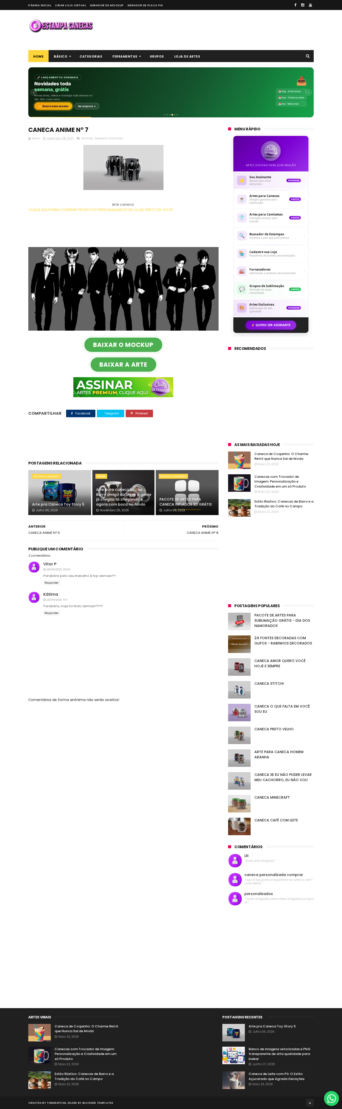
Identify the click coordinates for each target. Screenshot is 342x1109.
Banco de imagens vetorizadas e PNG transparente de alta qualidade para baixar (279, 1054)
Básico (60, 56)
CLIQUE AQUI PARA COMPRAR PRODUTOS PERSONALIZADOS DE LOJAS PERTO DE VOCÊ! (100, 209)
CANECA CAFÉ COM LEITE (276, 820)
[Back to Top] (310, 1102)
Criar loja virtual (70, 5)
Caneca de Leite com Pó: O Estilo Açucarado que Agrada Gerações (276, 1076)
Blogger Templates (97, 1103)
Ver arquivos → (87, 106)
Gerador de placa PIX (145, 5)
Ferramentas (124, 56)
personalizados (258, 894)
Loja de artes (187, 56)
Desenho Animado (109, 138)
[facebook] (295, 5)
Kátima (50, 594)
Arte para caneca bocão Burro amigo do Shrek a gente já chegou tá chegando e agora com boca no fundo (123, 497)
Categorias (91, 56)
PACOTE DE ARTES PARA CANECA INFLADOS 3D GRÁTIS (185, 502)
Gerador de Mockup (107, 5)
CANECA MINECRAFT (272, 797)
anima (101, 476)
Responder (52, 583)
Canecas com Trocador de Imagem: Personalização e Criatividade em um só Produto (280, 481)
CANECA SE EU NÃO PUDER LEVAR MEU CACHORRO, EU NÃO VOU (283, 777)
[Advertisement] (222, 30)
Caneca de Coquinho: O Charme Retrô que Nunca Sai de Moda (281, 456)
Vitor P (49, 564)
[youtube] (310, 5)
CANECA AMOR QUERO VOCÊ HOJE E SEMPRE (280, 663)
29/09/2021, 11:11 (56, 600)
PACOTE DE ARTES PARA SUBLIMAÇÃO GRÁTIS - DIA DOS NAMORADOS (282, 620)
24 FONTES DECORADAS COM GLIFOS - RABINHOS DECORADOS (283, 640)
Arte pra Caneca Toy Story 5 (58, 504)
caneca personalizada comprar (273, 875)
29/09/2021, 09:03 (58, 569)
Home (38, 56)
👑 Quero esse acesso (53, 106)
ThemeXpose (56, 1103)
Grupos (157, 56)
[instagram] (302, 5)
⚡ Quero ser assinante (271, 325)
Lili (246, 856)
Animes (87, 138)
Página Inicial (39, 5)
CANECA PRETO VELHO (274, 729)
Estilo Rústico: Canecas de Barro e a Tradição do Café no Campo (283, 504)
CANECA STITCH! (269, 683)
